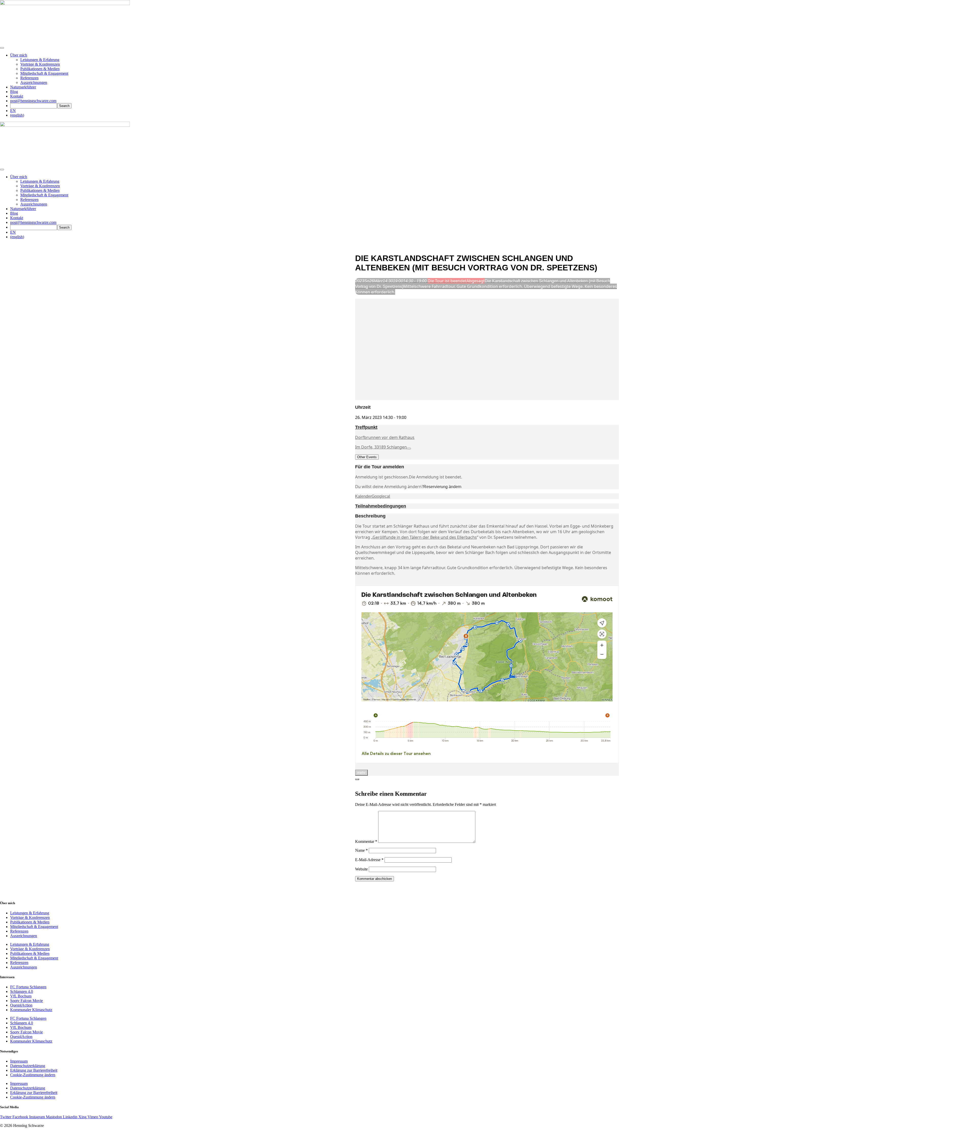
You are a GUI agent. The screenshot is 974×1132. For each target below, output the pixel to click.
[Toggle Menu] (2, 169)
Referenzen (29, 78)
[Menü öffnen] (2, 48)
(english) (17, 115)
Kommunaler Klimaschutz (31, 1010)
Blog (14, 91)
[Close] (357, 779)
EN (13, 110)
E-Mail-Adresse (369, 860)
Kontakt (16, 96)
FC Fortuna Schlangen (28, 987)
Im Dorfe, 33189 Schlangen (381, 447)
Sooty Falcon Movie (26, 1000)
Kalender (363, 496)
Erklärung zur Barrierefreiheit (33, 1070)
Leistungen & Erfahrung (39, 60)
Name (361, 850)
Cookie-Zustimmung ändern (32, 1075)
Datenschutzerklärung (27, 1066)
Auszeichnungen (33, 82)
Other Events (367, 457)
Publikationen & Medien (40, 69)
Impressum (19, 1061)
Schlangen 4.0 (21, 991)
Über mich (18, 55)
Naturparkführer (23, 87)
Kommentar (366, 841)
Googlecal (381, 496)
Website (361, 869)
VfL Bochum (20, 996)
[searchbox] (33, 105)
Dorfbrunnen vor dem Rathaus (384, 437)
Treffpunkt (366, 427)
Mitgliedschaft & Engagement (44, 73)
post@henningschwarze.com (33, 101)
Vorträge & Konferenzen (40, 64)
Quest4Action (21, 1005)
